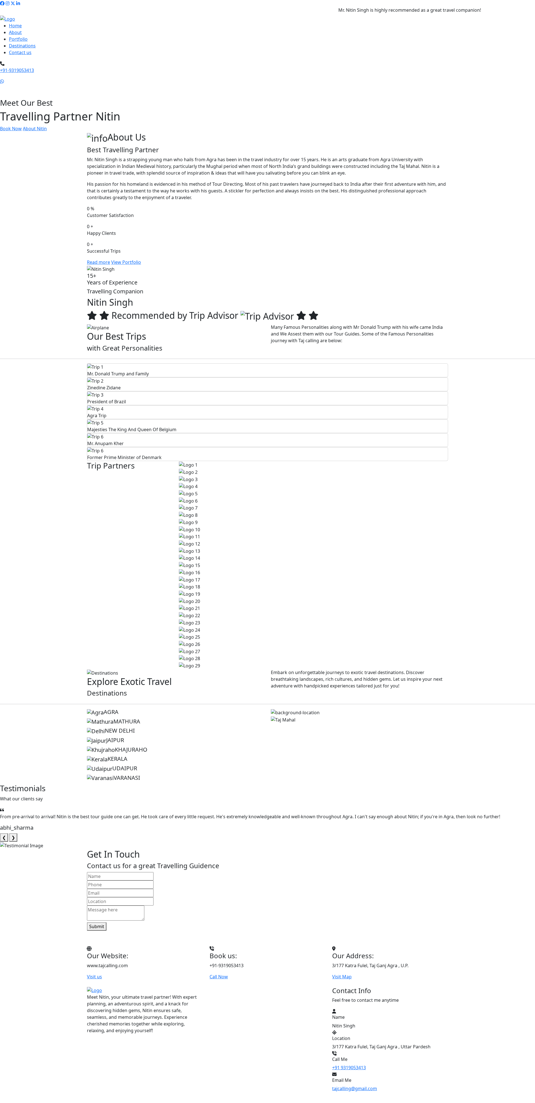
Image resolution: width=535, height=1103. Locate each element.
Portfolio (18, 39)
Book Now (11, 128)
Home (15, 26)
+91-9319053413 (17, 70)
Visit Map (342, 977)
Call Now (219, 977)
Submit (96, 926)
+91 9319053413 (349, 1068)
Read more (98, 262)
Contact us (20, 52)
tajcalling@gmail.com (354, 1088)
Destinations (22, 46)
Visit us (94, 977)
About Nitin (35, 128)
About (15, 32)
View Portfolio (126, 262)
